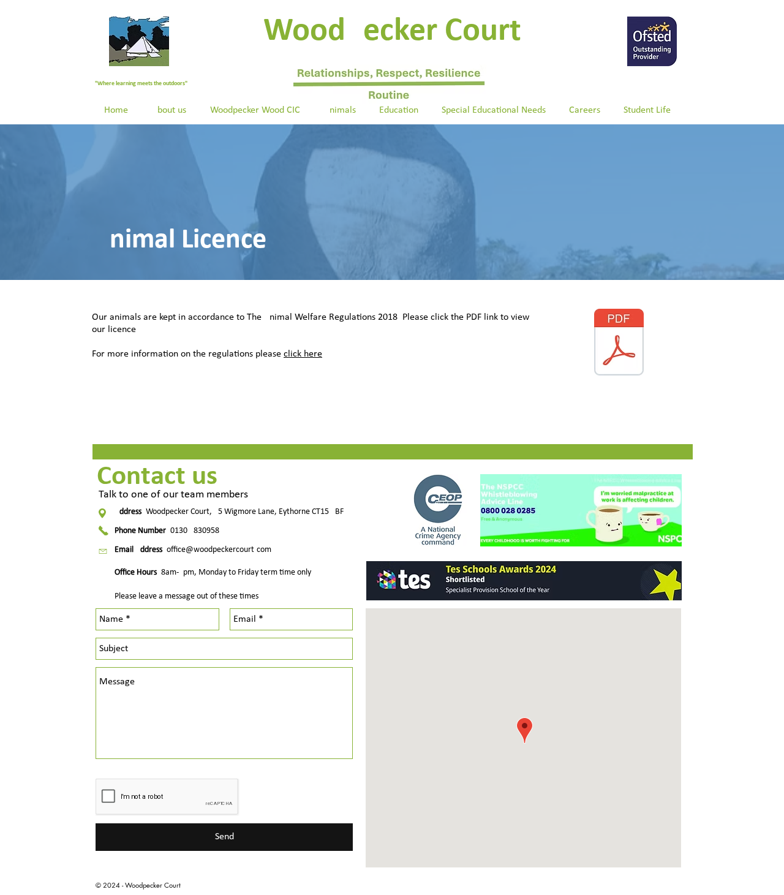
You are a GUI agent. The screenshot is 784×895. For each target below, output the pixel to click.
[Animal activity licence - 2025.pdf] (619, 344)
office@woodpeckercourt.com (219, 549)
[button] (169, 110)
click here (303, 354)
